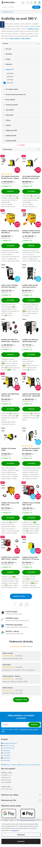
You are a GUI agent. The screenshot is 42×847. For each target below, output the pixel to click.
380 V (10, 83)
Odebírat (34, 725)
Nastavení (21, 835)
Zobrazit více (21, 700)
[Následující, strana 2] (21, 604)
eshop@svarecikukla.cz (10, 743)
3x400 (10, 77)
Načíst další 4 (19, 596)
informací (14, 830)
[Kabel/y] (31, 328)
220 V (10, 80)
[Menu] (39, 2)
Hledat (36, 7)
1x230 (10, 73)
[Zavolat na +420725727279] (27, 2)
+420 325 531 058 (8, 748)
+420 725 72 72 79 (8, 746)
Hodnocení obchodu (21, 641)
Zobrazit (10, 191)
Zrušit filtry (22, 145)
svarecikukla (6, 750)
